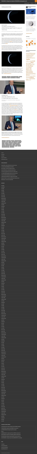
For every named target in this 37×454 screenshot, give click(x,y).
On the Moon (29, 66)
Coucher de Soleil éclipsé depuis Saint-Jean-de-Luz (8, 174)
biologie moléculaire (18, 140)
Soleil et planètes (3, 157)
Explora (2, 431)
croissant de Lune (29, 57)
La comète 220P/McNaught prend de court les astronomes (9, 173)
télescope (28, 74)
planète (30, 67)
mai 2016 (2, 382)
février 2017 (3, 368)
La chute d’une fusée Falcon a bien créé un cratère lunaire (9, 171)
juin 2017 (2, 361)
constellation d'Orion (30, 55)
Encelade (20, 141)
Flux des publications (4, 445)
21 (32, 43)
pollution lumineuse (29, 70)
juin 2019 (2, 323)
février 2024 (3, 233)
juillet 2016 (3, 379)
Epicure (3, 142)
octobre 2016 (3, 374)
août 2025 (2, 204)
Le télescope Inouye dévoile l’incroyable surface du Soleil (9, 176)
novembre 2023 (3, 238)
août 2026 (2, 185)
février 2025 (3, 214)
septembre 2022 (3, 260)
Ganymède (15, 142)
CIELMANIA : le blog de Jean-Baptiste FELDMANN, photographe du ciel (14, 1)
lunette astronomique (28, 62)
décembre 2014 (3, 409)
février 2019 (3, 329)
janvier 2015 (3, 408)
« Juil (27, 47)
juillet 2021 (3, 283)
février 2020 (3, 310)
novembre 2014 (3, 411)
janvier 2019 (3, 331)
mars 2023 (2, 251)
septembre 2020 (3, 299)
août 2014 (2, 416)
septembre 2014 (3, 414)
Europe (7, 142)
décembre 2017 (3, 352)
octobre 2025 (3, 201)
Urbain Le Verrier (13, 77)
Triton (9, 77)
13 (30, 42)
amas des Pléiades (29, 53)
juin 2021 (2, 284)
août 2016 (2, 377)
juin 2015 (2, 400)
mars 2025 (2, 212)
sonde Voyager (4, 77)
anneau (13, 140)
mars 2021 (2, 289)
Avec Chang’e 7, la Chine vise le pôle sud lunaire (8, 168)
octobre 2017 (3, 355)
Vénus (32, 77)
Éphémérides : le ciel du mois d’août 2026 (7, 179)
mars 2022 (2, 270)
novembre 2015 (3, 392)
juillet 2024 (3, 225)
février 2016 (3, 387)
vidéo (34, 75)
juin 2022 (2, 265)
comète (10, 141)
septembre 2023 (3, 241)
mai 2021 (2, 286)
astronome (33, 53)
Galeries (29, 7)
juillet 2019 (3, 321)
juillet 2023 (3, 244)
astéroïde (27, 54)
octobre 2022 (3, 259)
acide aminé (4, 140)
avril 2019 (2, 326)
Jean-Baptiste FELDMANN (10, 31)
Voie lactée (28, 77)
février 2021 (3, 291)
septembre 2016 (3, 376)
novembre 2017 (3, 353)
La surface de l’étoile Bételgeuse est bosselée (7, 166)
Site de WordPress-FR (4, 448)
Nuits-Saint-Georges (29, 64)
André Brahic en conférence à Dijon (10, 97)
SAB (10, 104)
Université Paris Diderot (14, 105)
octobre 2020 (3, 297)
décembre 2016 (3, 371)
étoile (27, 79)
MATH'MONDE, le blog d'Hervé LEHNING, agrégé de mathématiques (11, 434)
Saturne (16, 109)
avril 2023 (2, 249)
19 (29, 43)
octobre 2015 (3, 393)
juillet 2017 (3, 360)
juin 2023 (2, 246)
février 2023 (3, 252)
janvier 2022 (3, 273)
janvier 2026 (3, 196)
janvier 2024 (3, 235)
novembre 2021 (3, 276)
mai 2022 (2, 267)
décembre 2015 (3, 390)
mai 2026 (2, 190)
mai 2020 (2, 305)
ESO (33, 57)
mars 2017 (2, 366)
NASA (30, 63)
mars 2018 (2, 347)
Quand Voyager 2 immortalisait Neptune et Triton (12, 28)
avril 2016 (2, 384)
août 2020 (2, 300)
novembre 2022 (3, 257)
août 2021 (2, 281)
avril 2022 (2, 268)
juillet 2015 (3, 398)
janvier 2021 (3, 292)
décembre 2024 (3, 217)
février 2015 (3, 406)
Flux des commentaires (4, 447)
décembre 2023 (3, 236)
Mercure (27, 63)
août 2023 (2, 243)
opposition (27, 67)
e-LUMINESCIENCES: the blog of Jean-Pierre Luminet (8, 429)
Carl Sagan (8, 76)
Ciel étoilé (2, 154)
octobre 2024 (3, 220)
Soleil (31, 72)
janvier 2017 (3, 369)
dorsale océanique (14, 141)
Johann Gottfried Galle (15, 76)
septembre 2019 (3, 318)
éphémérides (32, 78)
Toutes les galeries (29, 33)
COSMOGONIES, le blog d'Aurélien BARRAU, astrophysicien (9, 428)
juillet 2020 (3, 302)
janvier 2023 (3, 254)
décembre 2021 (3, 275)
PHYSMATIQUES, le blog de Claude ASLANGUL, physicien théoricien (11, 436)
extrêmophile (11, 142)
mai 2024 (2, 228)
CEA (10, 106)
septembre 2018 (3, 337)
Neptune (20, 76)
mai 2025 (2, 209)
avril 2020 (2, 307)
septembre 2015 (3, 395)
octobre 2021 (3, 278)
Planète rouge (28, 68)
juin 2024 (2, 227)
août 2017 (2, 358)
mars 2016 (2, 385)
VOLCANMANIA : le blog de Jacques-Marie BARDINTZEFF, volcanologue (11, 437)
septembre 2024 (3, 222)
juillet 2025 (3, 206)
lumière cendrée (29, 61)
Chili (32, 54)
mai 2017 (2, 363)
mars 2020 (2, 308)
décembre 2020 (3, 294)
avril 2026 (2, 191)
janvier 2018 (3, 350)
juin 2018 (2, 342)
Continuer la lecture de (8, 73)
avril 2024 (2, 230)
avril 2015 (2, 403)
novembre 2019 (3, 315)
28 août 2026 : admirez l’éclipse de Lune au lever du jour (9, 165)
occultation (33, 64)
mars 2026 (2, 193)
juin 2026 (2, 188)
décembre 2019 (3, 313)
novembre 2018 (3, 334)
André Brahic (4, 76)
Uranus (6, 43)
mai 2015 (2, 401)
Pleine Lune (29, 69)
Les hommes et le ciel (5, 95)
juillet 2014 (3, 417)
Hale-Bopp (19, 142)
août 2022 (2, 262)
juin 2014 (2, 419)
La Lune (2, 152)
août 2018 (2, 339)
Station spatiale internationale (29, 73)
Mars (32, 62)
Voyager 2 (18, 77)
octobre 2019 (3, 316)
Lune (33, 61)
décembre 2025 (3, 198)
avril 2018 (2, 345)
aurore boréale (30, 54)
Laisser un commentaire (18, 31)
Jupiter (28, 59)
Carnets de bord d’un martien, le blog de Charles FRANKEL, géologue (11, 426)
